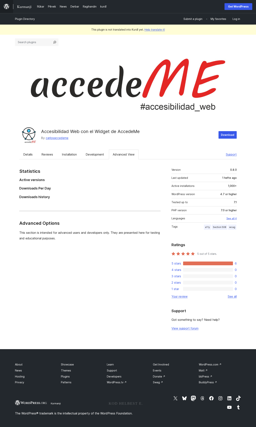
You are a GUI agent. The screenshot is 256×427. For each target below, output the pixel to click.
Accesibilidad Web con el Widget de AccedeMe (90, 131)
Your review (179, 296)
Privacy (19, 382)
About (18, 364)
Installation (69, 154)
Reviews (47, 154)
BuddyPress (208, 382)
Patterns (66, 382)
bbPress (205, 376)
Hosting (20, 376)
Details (28, 154)
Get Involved (161, 364)
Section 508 (219, 227)
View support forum (184, 328)
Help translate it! (154, 29)
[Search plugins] (54, 42)
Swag (158, 382)
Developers (114, 376)
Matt (203, 370)
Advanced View (124, 154)
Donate (159, 376)
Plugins (65, 376)
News (18, 370)
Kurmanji (56, 403)
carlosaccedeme (57, 138)
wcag (232, 227)
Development (95, 154)
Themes (66, 370)
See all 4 (231, 218)
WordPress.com (210, 364)
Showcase (67, 364)
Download (227, 134)
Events (157, 370)
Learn (110, 364)
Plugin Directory (25, 18)
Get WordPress (238, 6)
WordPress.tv (117, 382)
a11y (207, 227)
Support (231, 154)
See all (232, 296)
